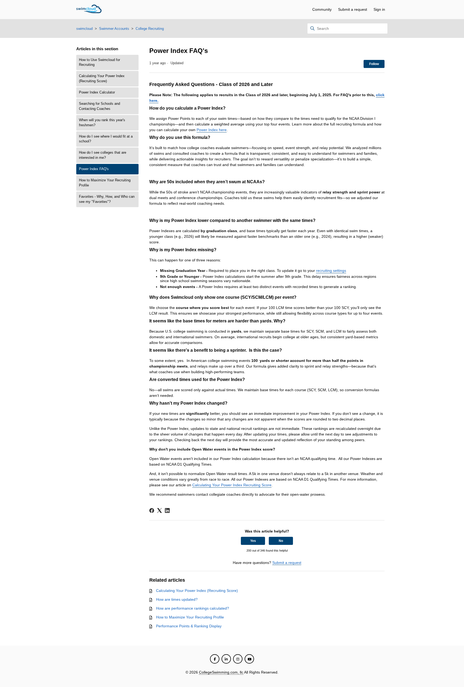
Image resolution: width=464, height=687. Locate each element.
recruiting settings (331, 270)
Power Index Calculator (97, 92)
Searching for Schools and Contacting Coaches (99, 106)
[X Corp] (159, 510)
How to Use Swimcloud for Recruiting (99, 62)
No (281, 541)
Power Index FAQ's (94, 169)
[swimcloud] (89, 10)
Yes (253, 541)
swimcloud (84, 29)
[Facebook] (151, 510)
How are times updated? (177, 599)
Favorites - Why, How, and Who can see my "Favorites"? (107, 199)
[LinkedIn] (167, 510)
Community (322, 9)
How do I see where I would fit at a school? (106, 139)
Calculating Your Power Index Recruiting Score (231, 485)
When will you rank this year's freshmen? (102, 122)
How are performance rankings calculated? (192, 608)
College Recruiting (150, 29)
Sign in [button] (379, 9)
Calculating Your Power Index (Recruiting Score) (102, 78)
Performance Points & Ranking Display (189, 626)
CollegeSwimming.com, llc (221, 672)
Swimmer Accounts (114, 29)
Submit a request (352, 9)
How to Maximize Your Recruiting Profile (104, 182)
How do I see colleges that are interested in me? (102, 155)
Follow (374, 64)
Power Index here (212, 130)
